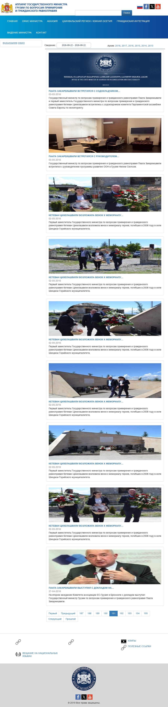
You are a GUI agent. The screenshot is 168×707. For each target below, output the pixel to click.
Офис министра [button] (32, 21)
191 (114, 613)
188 (89, 613)
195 (146, 613)
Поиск (127, 12)
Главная (12, 21)
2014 (144, 45)
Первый (53, 613)
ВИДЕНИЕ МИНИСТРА (19, 32)
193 (130, 613)
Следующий (55, 619)
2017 (124, 45)
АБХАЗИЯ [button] (52, 21)
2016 (131, 45)
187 (81, 613)
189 (97, 613)
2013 (150, 45)
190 (105, 613)
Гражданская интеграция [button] (133, 21)
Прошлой (71, 619)
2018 (117, 45)
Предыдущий (68, 613)
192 (122, 613)
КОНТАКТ (41, 32)
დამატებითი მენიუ (14, 43)
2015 (137, 45)
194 (138, 613)
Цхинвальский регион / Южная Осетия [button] (87, 21)
